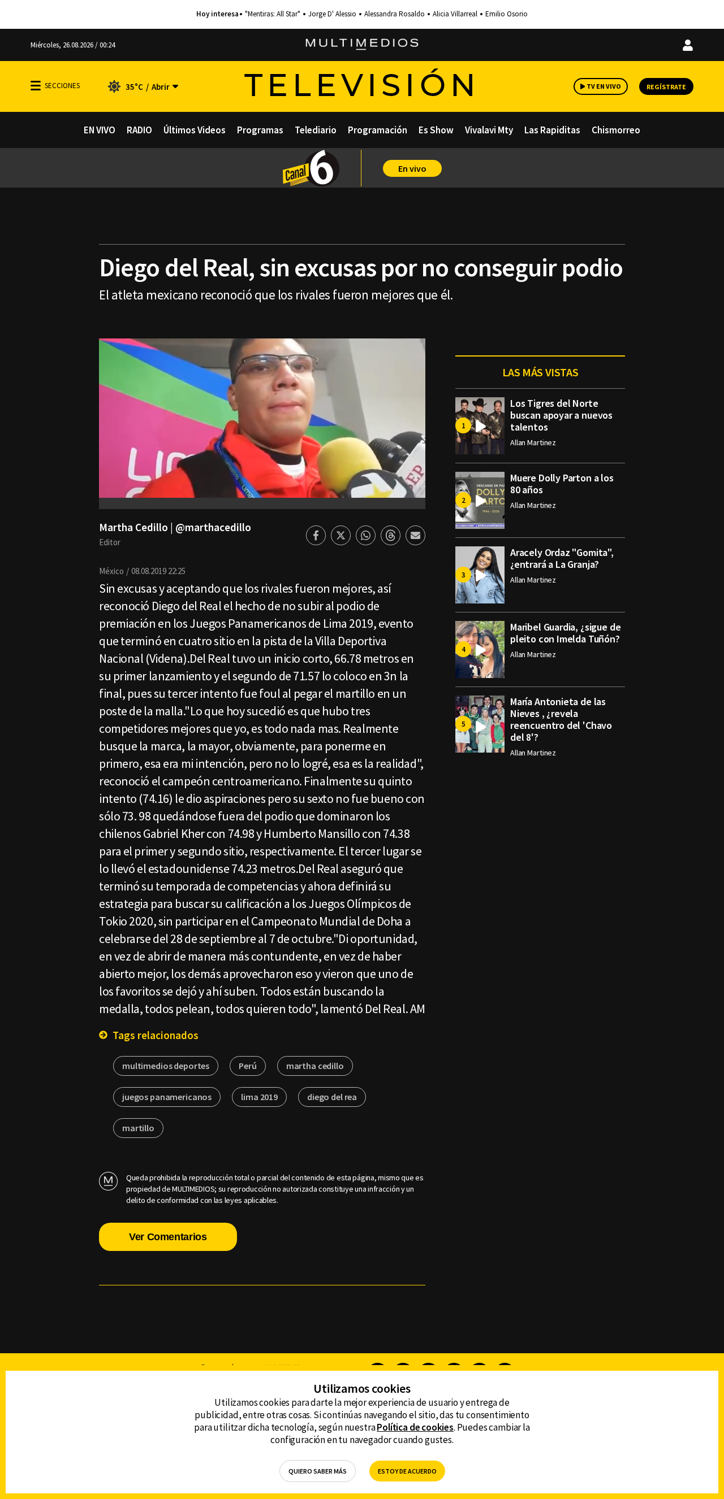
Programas (260, 130)
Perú (247, 1065)
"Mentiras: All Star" (272, 14)
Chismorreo (616, 130)
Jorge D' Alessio (332, 14)
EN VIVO (99, 130)
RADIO (139, 130)
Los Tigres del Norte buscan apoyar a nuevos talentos (561, 415)
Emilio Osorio (506, 14)
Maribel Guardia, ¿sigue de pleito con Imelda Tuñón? (565, 632)
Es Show (436, 130)
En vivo (412, 168)
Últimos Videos (194, 130)
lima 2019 (259, 1096)
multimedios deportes (165, 1065)
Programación (377, 130)
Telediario (316, 130)
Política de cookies (415, 1427)
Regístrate (666, 86)
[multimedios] (362, 44)
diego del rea (332, 1096)
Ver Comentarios (168, 1236)
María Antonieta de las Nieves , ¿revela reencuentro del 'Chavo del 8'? (561, 719)
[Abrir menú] (36, 86)
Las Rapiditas (552, 130)
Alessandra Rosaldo (394, 14)
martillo (138, 1127)
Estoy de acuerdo (407, 1471)
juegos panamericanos (167, 1096)
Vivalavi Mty (489, 130)
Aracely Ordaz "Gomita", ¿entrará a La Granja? (562, 558)
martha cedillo (315, 1065)
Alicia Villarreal (455, 14)
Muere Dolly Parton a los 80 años (562, 483)
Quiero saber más (317, 1471)
